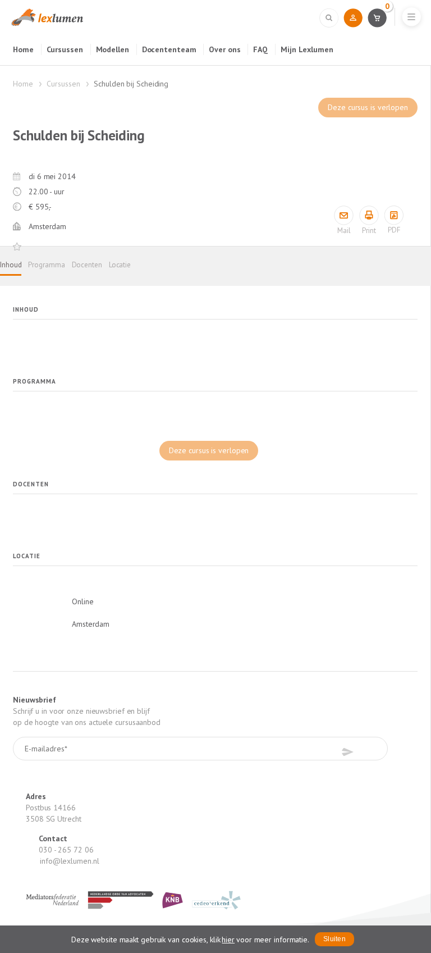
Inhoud (10, 265)
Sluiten (334, 939)
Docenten (87, 265)
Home (23, 49)
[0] (377, 17)
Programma (46, 265)
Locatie (120, 265)
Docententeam (169, 49)
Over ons (224, 49)
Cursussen (65, 49)
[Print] (369, 215)
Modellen (112, 49)
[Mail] (344, 215)
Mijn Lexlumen (307, 49)
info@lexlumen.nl (69, 861)
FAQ (260, 49)
